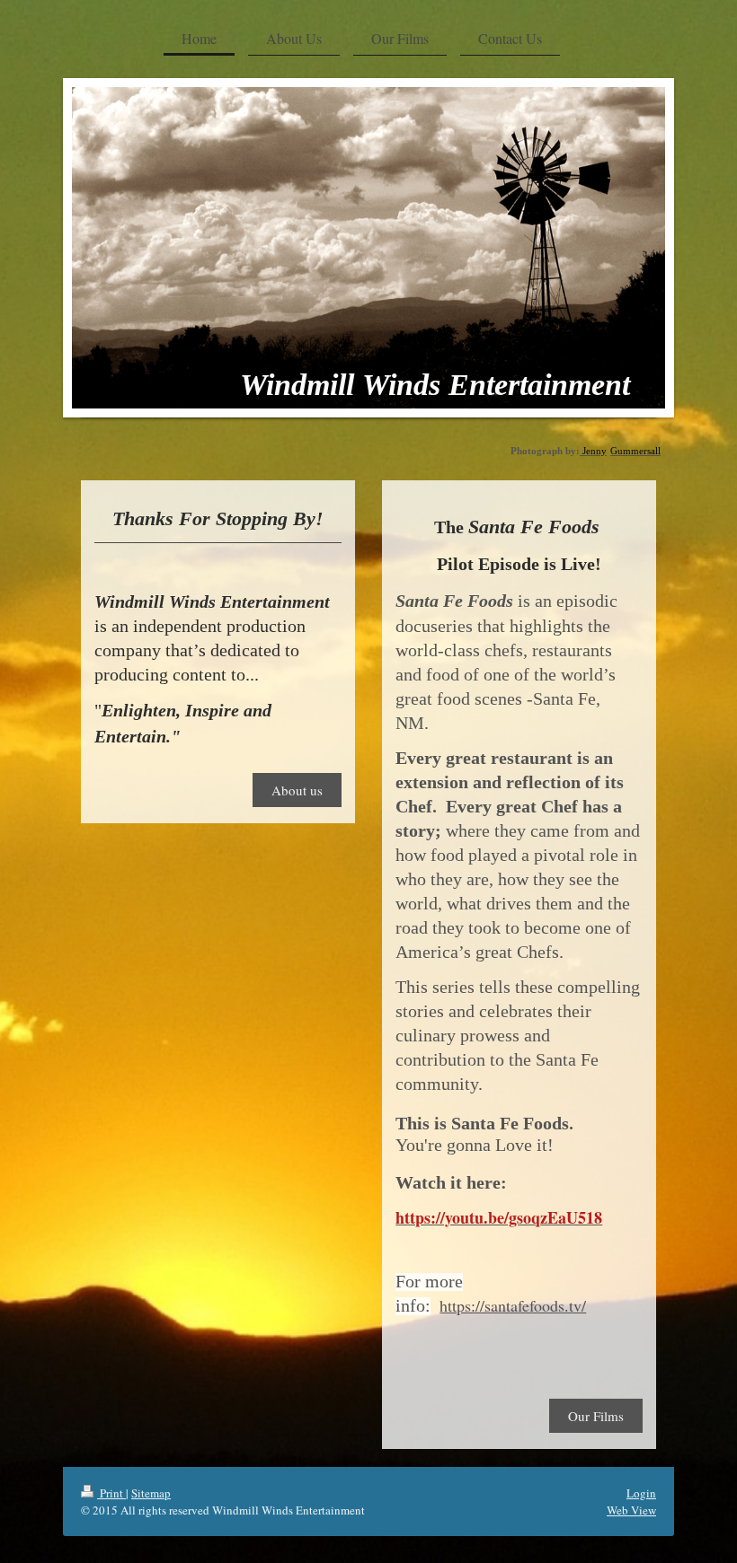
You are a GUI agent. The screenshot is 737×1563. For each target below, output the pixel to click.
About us (297, 790)
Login (641, 1493)
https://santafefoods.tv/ (513, 1305)
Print (111, 1493)
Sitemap (151, 1493)
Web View (631, 1510)
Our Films (596, 1416)
